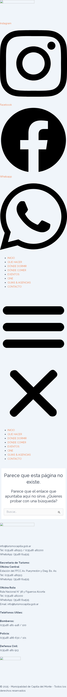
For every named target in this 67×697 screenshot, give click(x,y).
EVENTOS (13, 274)
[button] (33, 360)
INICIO (11, 257)
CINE (10, 278)
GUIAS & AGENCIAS (19, 282)
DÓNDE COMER (17, 270)
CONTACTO (15, 286)
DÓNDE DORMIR (17, 266)
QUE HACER (15, 262)
